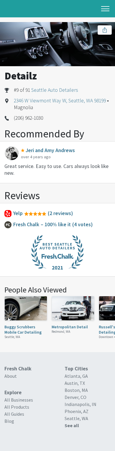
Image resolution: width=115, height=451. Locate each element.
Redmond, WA (61, 331)
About (10, 376)
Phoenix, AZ (76, 411)
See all (72, 425)
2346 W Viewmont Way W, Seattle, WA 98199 (60, 100)
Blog (9, 421)
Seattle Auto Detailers (54, 90)
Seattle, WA (12, 337)
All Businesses (18, 400)
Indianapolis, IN (80, 404)
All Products (16, 407)
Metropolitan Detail (70, 326)
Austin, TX (75, 383)
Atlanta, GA (76, 376)
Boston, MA (76, 390)
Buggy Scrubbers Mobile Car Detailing (23, 329)
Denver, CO (75, 397)
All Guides (14, 414)
